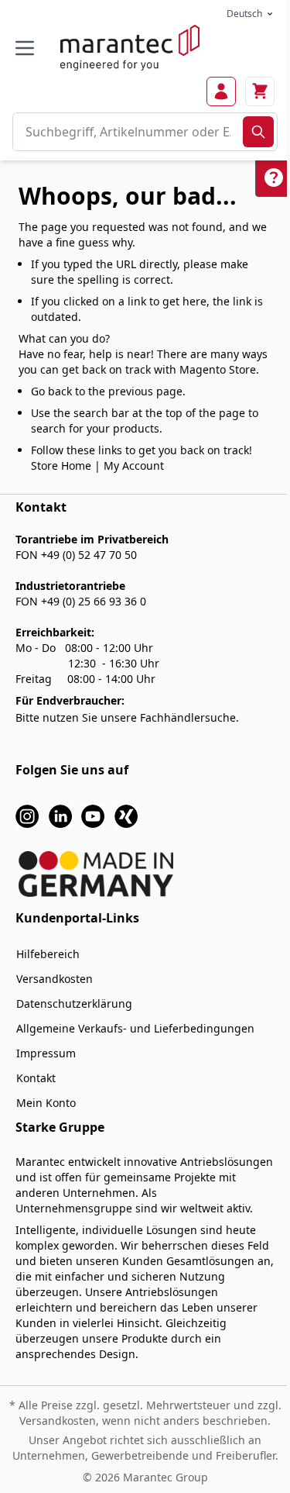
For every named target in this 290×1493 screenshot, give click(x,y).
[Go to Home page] (130, 48)
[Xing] (126, 815)
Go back (51, 391)
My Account (134, 465)
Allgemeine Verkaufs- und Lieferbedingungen (135, 1028)
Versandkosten (54, 978)
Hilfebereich (48, 953)
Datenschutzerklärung (74, 1003)
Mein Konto (46, 1102)
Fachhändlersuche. (189, 717)
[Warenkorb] (260, 91)
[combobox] (128, 131)
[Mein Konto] (221, 91)
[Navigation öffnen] (24, 48)
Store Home (61, 465)
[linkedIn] (60, 815)
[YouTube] (92, 815)
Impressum (46, 1053)
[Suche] (258, 131)
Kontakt (36, 1078)
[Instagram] (27, 815)
